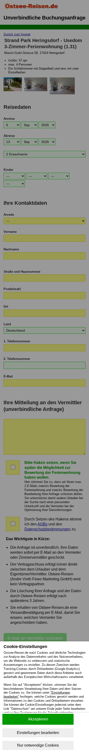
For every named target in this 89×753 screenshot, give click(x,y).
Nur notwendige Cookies (38, 745)
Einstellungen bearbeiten (38, 733)
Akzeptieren (38, 719)
